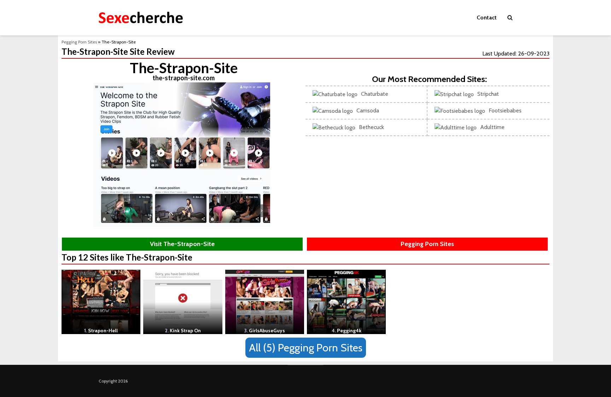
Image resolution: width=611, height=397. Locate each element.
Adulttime (492, 127)
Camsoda (367, 110)
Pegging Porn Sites (79, 42)
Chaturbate (374, 94)
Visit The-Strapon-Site (182, 244)
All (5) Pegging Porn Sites (305, 347)
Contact (487, 17)
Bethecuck (371, 127)
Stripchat (488, 94)
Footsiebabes (505, 110)
